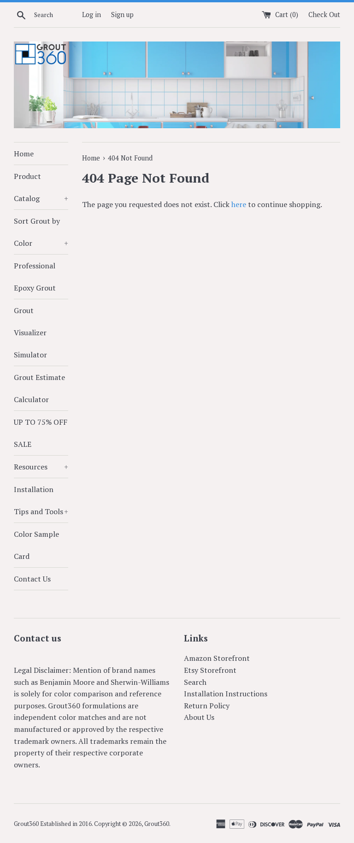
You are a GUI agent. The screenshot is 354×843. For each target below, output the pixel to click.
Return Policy (207, 706)
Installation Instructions (225, 694)
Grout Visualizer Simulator (30, 332)
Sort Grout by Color (41, 232)
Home (24, 153)
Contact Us (32, 579)
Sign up (122, 14)
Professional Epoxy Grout (35, 277)
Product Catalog (41, 187)
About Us (199, 717)
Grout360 (156, 824)
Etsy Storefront (210, 670)
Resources (41, 467)
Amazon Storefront (217, 658)
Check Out (324, 14)
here (238, 204)
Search (195, 682)
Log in (91, 14)
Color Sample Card (36, 545)
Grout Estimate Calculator (39, 388)
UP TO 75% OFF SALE (40, 433)
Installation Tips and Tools (41, 500)
